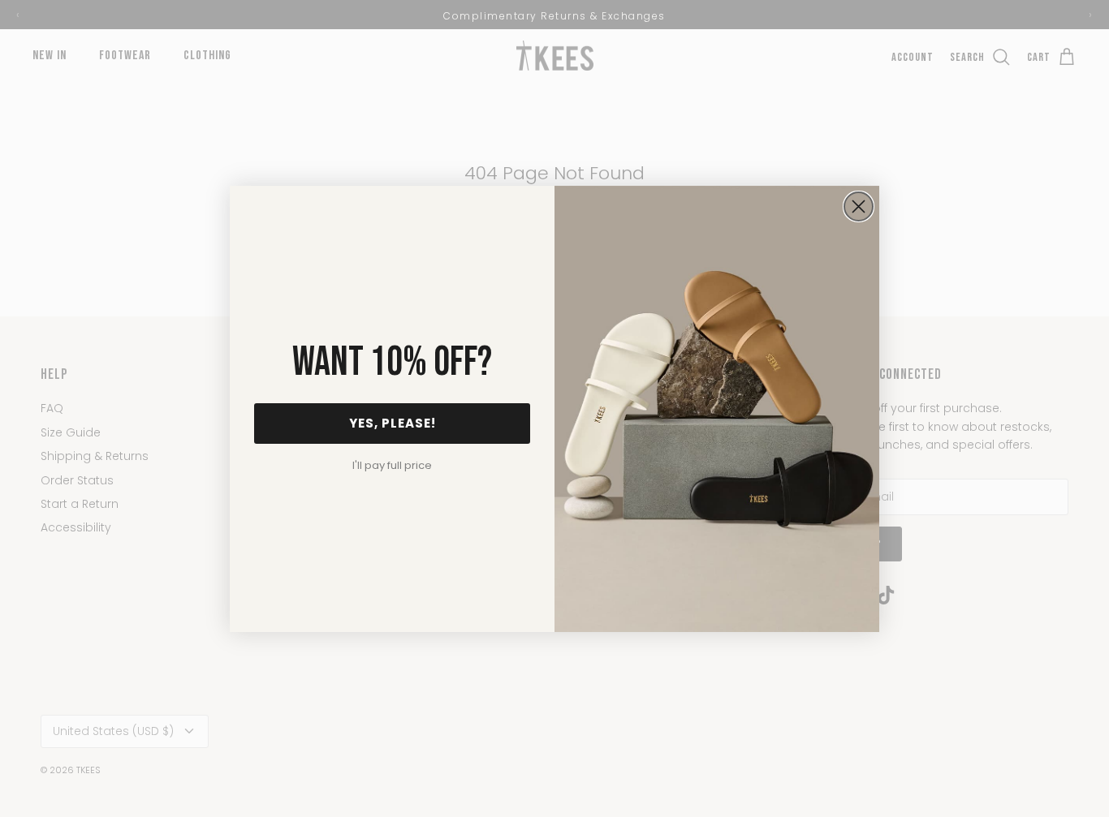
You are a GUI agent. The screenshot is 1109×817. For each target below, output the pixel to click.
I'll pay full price (392, 465)
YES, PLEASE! (392, 423)
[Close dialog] (858, 206)
